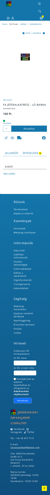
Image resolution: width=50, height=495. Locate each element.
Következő (37, 33)
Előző (28, 33)
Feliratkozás (22, 400)
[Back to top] (44, 488)
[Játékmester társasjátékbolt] (8, 4)
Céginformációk (23, 280)
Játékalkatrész (36, 24)
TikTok (30, 432)
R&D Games (7, 100)
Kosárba (29, 128)
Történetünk (21, 209)
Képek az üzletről (23, 213)
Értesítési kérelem (24, 324)
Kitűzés (18, 328)
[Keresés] (39, 11)
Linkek (17, 332)
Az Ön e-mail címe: (24, 368)
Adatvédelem (21, 288)
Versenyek (20, 228)
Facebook (19, 429)
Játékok (23, 24)
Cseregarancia (22, 284)
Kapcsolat (19, 250)
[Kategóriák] (39, 3)
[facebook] (44, 138)
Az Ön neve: (20, 358)
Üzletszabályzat (22, 268)
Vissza (4, 24)
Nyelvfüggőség (22, 320)
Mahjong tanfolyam (25, 232)
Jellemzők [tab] (11, 153)
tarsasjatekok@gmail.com (25, 447)
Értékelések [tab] (32, 153)
